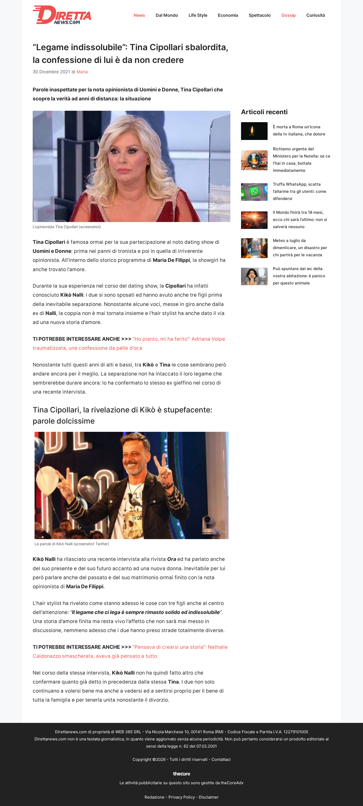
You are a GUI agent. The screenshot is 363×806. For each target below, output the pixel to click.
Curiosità (315, 15)
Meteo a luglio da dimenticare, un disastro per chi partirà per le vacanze (300, 247)
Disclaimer (209, 797)
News (139, 15)
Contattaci (221, 759)
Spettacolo (260, 15)
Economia (228, 15)
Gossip (288, 15)
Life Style (198, 15)
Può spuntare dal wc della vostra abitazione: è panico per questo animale (299, 275)
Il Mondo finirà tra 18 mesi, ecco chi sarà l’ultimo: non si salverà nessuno (300, 219)
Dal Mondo (167, 15)
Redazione (154, 797)
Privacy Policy (181, 797)
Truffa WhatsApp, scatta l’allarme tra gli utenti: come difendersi (299, 191)
